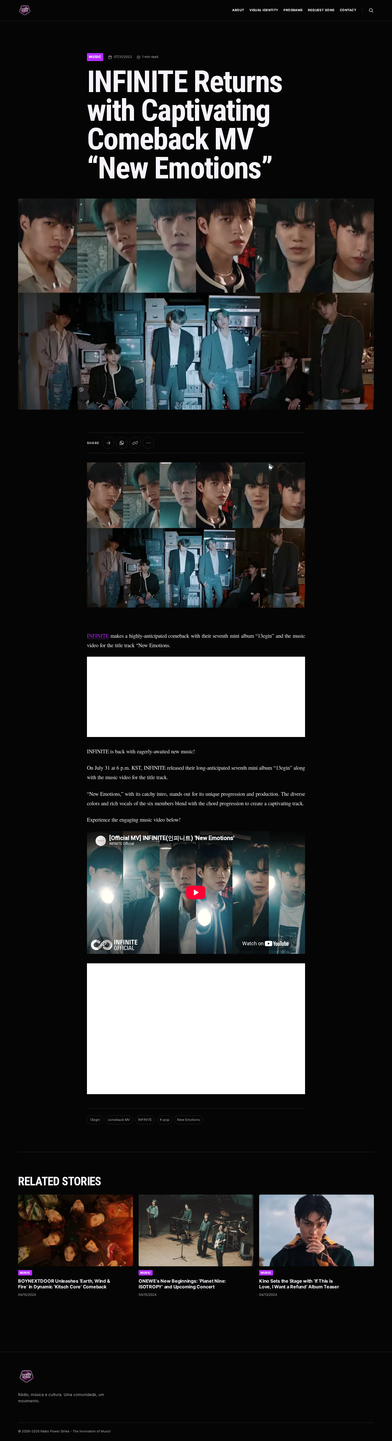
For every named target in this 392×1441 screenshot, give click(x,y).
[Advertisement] (196, 697)
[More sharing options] (148, 443)
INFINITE (98, 635)
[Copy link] (135, 443)
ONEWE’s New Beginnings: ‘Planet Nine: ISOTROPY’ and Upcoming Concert (182, 1284)
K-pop (164, 1120)
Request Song (321, 10)
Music (95, 57)
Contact (348, 10)
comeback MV (119, 1120)
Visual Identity (263, 10)
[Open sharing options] (108, 443)
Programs (293, 10)
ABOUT (238, 10)
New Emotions (188, 1120)
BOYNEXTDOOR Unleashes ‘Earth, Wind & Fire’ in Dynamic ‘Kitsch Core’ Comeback (64, 1284)
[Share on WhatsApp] (122, 443)
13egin (95, 1120)
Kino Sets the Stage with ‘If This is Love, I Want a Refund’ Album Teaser (299, 1284)
